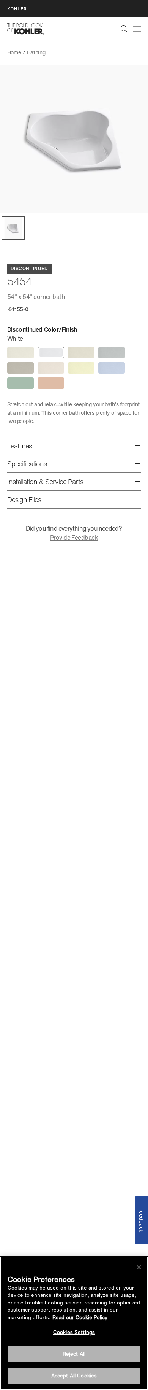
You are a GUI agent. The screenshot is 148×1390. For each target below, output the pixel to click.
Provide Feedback (74, 537)
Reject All (74, 1354)
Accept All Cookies (74, 1375)
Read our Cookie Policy (79, 1317)
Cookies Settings (74, 1332)
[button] (13, 228)
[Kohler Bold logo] (25, 29)
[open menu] (137, 28)
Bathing (36, 52)
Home (14, 52)
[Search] (124, 29)
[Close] (139, 1267)
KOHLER (17, 8)
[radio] (20, 352)
